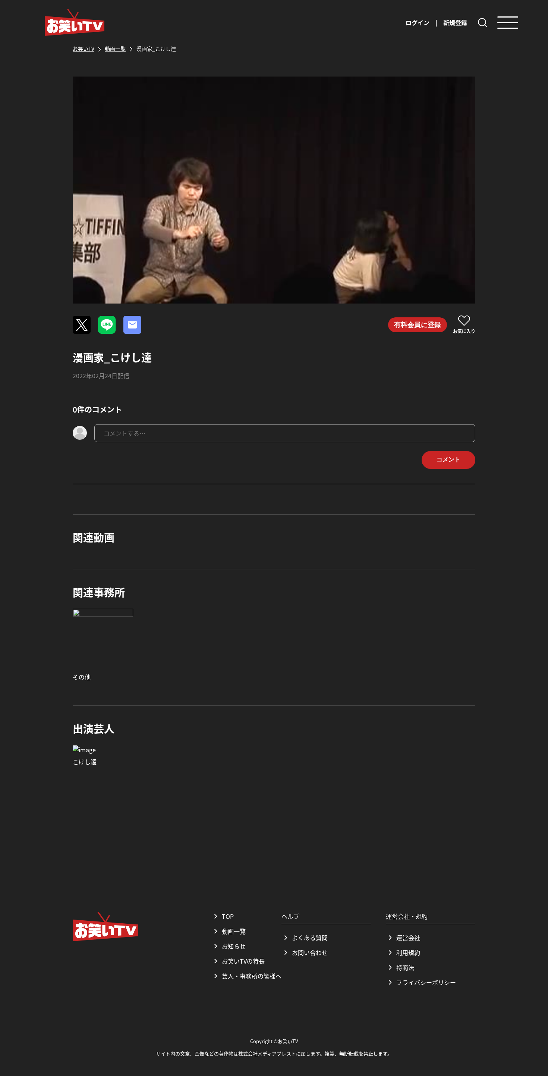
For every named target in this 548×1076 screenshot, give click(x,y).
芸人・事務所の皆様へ (251, 975)
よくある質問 (310, 937)
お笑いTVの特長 (243, 961)
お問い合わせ (310, 952)
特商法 (405, 967)
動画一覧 (234, 931)
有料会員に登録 (417, 325)
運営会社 (408, 937)
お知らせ (234, 946)
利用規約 (408, 952)
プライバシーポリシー (426, 982)
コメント (448, 459)
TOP (228, 916)
